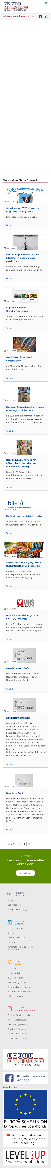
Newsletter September (18, 718)
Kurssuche (12, 900)
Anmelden (25, 873)
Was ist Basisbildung (17, 1019)
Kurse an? (19, 922)
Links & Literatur (15, 996)
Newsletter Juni (14, 793)
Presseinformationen (17, 1038)
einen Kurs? (20, 894)
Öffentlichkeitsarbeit (17, 1033)
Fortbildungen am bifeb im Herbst (24, 516)
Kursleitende (13, 968)
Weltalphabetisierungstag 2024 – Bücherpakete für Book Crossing (23, 564)
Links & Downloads (16, 937)
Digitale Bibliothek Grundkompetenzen (17, 309)
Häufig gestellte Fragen (18, 909)
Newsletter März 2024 (17, 668)
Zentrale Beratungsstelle (19, 1015)
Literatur (12, 942)
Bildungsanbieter (15, 928)
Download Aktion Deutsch (20, 987)
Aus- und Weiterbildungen (20, 991)
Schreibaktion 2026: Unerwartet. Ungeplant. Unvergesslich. (23, 210)
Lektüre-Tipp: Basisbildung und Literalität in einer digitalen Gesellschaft (22, 258)
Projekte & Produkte (17, 1029)
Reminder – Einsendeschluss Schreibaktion (21, 359)
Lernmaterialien (15, 973)
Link (11, 225)
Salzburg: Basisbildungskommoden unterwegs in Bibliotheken (25, 409)
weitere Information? (24, 1009)
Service (11, 933)
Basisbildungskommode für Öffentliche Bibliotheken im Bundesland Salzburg (21, 463)
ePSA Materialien (15, 977)
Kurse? (18, 962)
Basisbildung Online (17, 982)
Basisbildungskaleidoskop (19, 1024)
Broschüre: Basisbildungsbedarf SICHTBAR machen (22, 617)
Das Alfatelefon (15, 904)
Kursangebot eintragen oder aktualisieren (21, 948)
